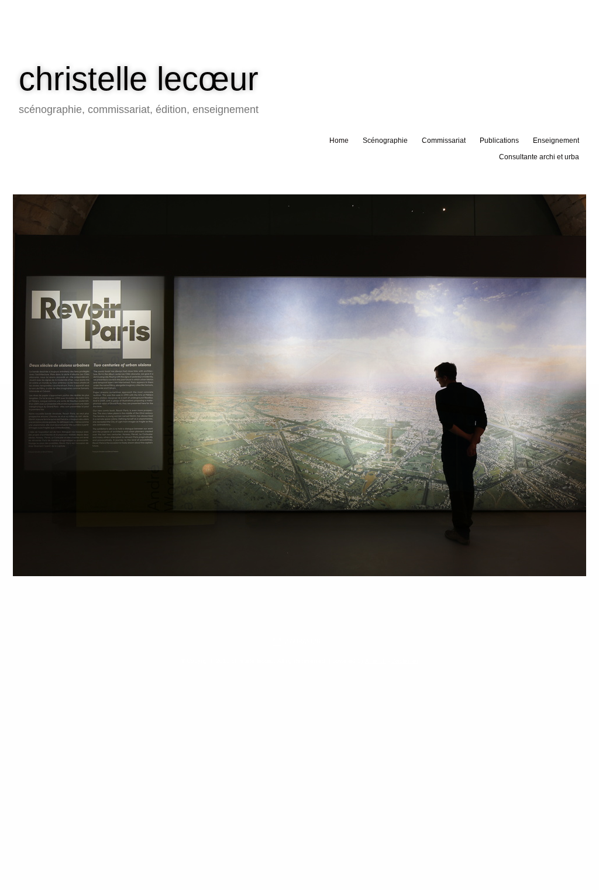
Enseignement (556, 140)
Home (339, 140)
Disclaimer (404, 661)
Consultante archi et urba (539, 157)
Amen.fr (375, 661)
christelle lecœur (139, 78)
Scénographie (385, 140)
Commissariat (444, 140)
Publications (499, 140)
